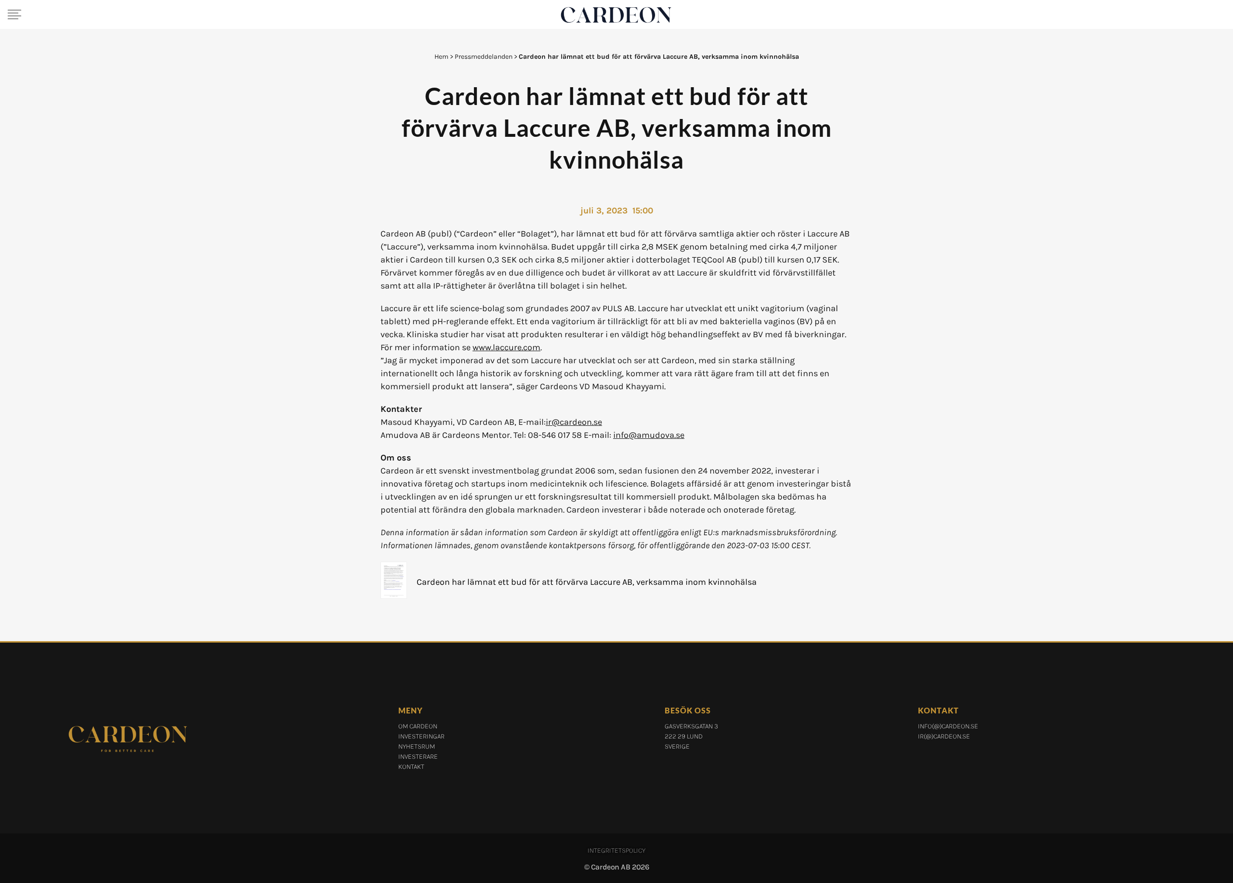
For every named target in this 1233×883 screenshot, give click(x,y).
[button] (14, 14)
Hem (441, 57)
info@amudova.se (648, 435)
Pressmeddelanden (483, 57)
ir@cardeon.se (574, 422)
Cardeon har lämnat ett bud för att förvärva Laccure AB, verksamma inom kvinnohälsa (587, 582)
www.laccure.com (506, 347)
